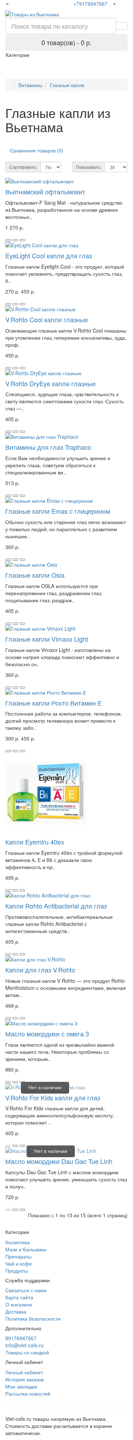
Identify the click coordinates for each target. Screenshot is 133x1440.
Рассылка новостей (27, 1393)
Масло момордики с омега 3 (47, 1033)
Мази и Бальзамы (25, 1249)
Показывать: (88, 167)
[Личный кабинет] (114, 3)
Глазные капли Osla (35, 574)
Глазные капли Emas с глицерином (57, 511)
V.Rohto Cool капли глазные (46, 319)
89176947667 (21, 1338)
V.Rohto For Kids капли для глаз (52, 1097)
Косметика (17, 1242)
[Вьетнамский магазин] (7, 3)
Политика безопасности (33, 1318)
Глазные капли (67, 84)
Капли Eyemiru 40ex (34, 841)
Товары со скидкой (27, 1352)
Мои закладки (21, 1386)
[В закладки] (15, 240)
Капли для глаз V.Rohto (40, 969)
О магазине (18, 1304)
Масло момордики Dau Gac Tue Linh (58, 1161)
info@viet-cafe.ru (24, 1345)
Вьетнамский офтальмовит (45, 191)
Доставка (15, 1311)
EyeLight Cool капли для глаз (48, 255)
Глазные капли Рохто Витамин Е (53, 702)
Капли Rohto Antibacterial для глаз (56, 905)
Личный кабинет (24, 1372)
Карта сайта (19, 1297)
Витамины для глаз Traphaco (48, 447)
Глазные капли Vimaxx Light (46, 638)
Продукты (16, 1270)
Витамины (30, 84)
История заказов (24, 1379)
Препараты (18, 1256)
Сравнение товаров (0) (36, 150)
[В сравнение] (22, 240)
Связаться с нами (25, 1290)
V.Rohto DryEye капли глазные (50, 383)
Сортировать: (23, 167)
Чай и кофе (18, 1263)
